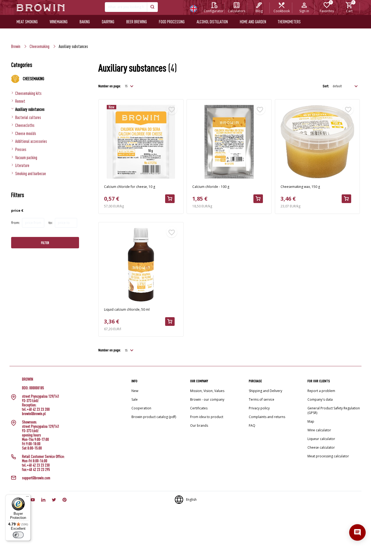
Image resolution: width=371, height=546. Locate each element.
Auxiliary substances (30, 109)
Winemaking (59, 21)
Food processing (172, 21)
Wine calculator (319, 430)
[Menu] (27, 497)
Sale (134, 399)
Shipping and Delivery (265, 390)
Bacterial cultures (28, 117)
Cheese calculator (321, 447)
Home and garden (253, 21)
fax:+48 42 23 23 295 (36, 469)
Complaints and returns (267, 417)
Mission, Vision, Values (207, 390)
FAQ (252, 425)
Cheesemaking (39, 46)
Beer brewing (136, 21)
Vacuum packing (26, 157)
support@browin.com (36, 478)
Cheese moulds (25, 133)
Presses (20, 149)
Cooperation (141, 408)
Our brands (199, 425)
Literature (22, 165)
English (191, 499)
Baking (85, 21)
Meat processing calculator (328, 456)
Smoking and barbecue (30, 173)
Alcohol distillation (212, 21)
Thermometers (289, 21)
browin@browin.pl (34, 414)
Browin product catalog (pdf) (153, 417)
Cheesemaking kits (28, 93)
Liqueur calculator (321, 438)
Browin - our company (207, 399)
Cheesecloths (24, 125)
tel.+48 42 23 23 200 (36, 409)
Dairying (108, 21)
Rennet (20, 101)
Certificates (198, 408)
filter (45, 242)
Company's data (320, 399)
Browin (15, 46)
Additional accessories (31, 141)
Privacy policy (259, 408)
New (134, 390)
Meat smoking (27, 21)
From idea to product (206, 417)
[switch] (18, 535)
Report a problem (321, 390)
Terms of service (261, 399)
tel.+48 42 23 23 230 (36, 465)
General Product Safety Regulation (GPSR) (333, 410)
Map (310, 421)
